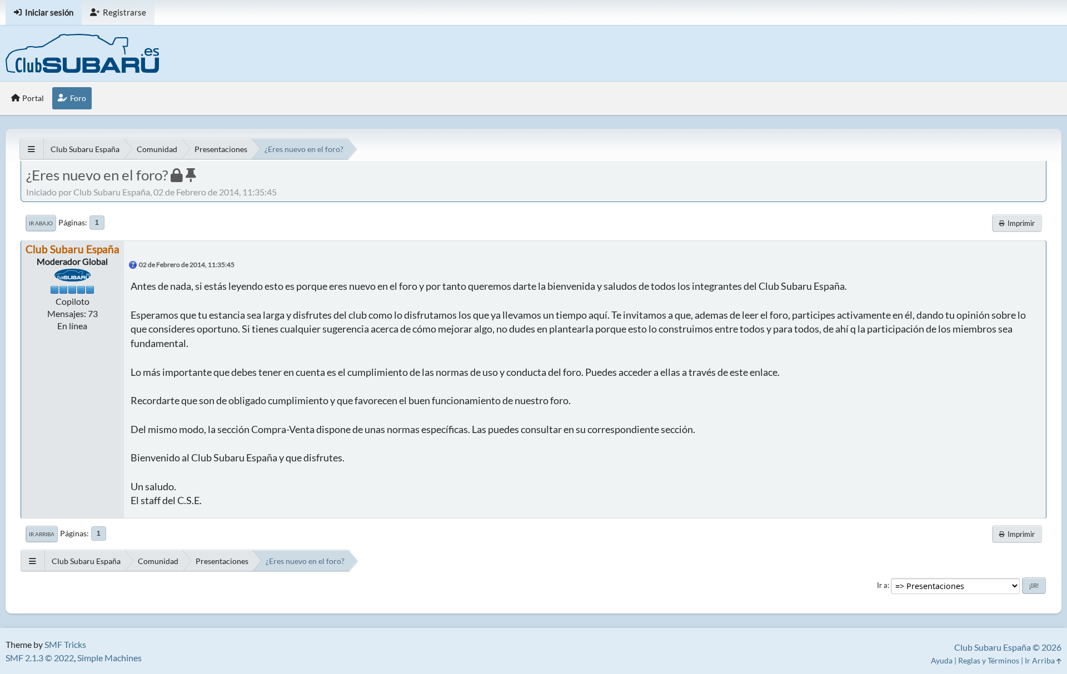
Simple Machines (109, 657)
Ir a (882, 585)
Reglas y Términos (988, 660)
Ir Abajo (41, 223)
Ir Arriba (41, 534)
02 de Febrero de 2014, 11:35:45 (187, 264)
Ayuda (942, 660)
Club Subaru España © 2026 (1007, 647)
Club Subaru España (72, 249)
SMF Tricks (65, 644)
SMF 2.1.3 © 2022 (40, 657)
